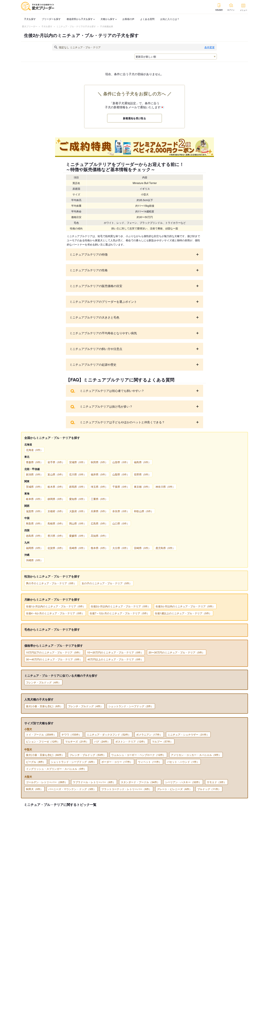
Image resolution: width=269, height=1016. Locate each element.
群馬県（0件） (77, 486)
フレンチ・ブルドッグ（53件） (88, 755)
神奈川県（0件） (165, 486)
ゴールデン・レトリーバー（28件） (46, 782)
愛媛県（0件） (77, 535)
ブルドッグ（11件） (209, 789)
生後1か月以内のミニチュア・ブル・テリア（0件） (55, 606)
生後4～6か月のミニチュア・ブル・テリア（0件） (55, 613)
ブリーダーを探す (51, 19)
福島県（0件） (142, 462)
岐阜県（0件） (34, 499)
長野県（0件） (142, 474)
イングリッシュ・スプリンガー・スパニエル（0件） (56, 769)
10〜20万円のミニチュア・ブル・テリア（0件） (115, 652)
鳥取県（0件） (34, 523)
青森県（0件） (34, 462)
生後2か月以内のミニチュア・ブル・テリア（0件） (120, 606)
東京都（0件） (142, 486)
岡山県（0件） (77, 523)
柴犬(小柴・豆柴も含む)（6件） (44, 706)
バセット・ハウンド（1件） (183, 762)
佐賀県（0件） (56, 548)
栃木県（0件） (56, 486)
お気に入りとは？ (169, 19)
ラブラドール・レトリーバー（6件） (94, 782)
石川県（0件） (77, 474)
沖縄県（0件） (34, 560)
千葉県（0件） (120, 486)
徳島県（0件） (34, 535)
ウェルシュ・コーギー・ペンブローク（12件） (138, 755)
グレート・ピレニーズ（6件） (174, 789)
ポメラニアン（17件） (149, 734)
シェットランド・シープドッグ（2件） (130, 706)
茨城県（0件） (34, 486)
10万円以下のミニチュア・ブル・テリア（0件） (54, 652)
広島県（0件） (99, 523)
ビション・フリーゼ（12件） (43, 741)
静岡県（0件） (56, 499)
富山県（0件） (56, 474)
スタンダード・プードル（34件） (140, 782)
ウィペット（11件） (149, 762)
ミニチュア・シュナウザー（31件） (188, 734)
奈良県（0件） (120, 511)
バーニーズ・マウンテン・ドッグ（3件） (72, 789)
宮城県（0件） (77, 462)
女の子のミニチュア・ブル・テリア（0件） (107, 583)
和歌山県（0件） (143, 511)
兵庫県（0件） (99, 511)
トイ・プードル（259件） (41, 734)
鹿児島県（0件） (165, 548)
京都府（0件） (56, 511)
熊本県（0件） (99, 548)
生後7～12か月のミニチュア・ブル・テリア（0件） (119, 613)
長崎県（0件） (77, 548)
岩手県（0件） (56, 462)
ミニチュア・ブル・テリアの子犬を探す (76, 26)
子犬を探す (30, 19)
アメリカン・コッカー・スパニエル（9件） (196, 755)
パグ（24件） (102, 741)
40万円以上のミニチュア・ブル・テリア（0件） (115, 659)
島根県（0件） (56, 523)
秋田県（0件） (99, 462)
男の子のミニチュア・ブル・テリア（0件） (51, 583)
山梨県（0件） (120, 474)
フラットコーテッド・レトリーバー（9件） (126, 789)
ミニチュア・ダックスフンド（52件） (109, 734)
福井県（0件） (99, 474)
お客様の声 (128, 19)
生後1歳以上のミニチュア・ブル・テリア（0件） (183, 613)
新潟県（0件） (34, 474)
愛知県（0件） (77, 499)
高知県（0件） (99, 535)
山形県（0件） (120, 462)
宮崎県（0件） (142, 548)
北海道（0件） (34, 450)
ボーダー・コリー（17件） (116, 762)
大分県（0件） (120, 548)
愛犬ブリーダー (29, 26)
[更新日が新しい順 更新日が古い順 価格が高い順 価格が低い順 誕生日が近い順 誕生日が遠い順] (175, 56)
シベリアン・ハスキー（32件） (183, 782)
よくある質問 (147, 19)
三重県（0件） (99, 499)
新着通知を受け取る (134, 118)
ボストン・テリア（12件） (130, 741)
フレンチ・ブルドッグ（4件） (43, 682)
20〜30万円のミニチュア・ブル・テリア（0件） (177, 652)
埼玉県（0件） (99, 486)
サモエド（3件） (216, 782)
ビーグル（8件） (35, 762)
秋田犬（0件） (34, 789)
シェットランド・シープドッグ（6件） (73, 762)
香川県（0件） (56, 535)
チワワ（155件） (71, 734)
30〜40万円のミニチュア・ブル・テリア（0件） (54, 659)
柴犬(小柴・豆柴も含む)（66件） (45, 755)
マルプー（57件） (162, 741)
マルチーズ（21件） (77, 741)
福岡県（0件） (34, 548)
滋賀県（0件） (34, 511)
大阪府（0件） (77, 511)
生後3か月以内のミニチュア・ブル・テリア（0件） (185, 606)
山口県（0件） (120, 523)
